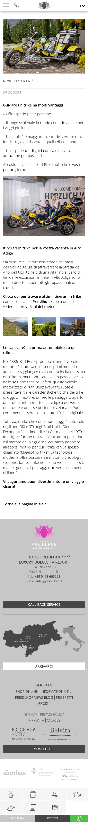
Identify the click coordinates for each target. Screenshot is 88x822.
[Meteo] (11, 807)
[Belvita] (60, 734)
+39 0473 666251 (47, 576)
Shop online (27, 691)
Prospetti (64, 697)
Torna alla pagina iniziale (24, 504)
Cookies (53, 720)
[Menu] (6, 5)
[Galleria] (55, 794)
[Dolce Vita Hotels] (23, 734)
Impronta (36, 720)
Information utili (56, 691)
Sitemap (31, 714)
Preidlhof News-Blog (34, 697)
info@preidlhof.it (49, 581)
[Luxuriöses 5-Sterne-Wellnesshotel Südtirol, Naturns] (38, 592)
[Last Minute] (11, 794)
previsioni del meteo (37, 306)
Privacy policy (52, 714)
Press (43, 703)
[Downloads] (55, 807)
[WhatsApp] (79, 818)
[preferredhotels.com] (53, 773)
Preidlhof (41, 301)
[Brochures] (33, 807)
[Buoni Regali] (33, 794)
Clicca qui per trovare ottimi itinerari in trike (42, 296)
